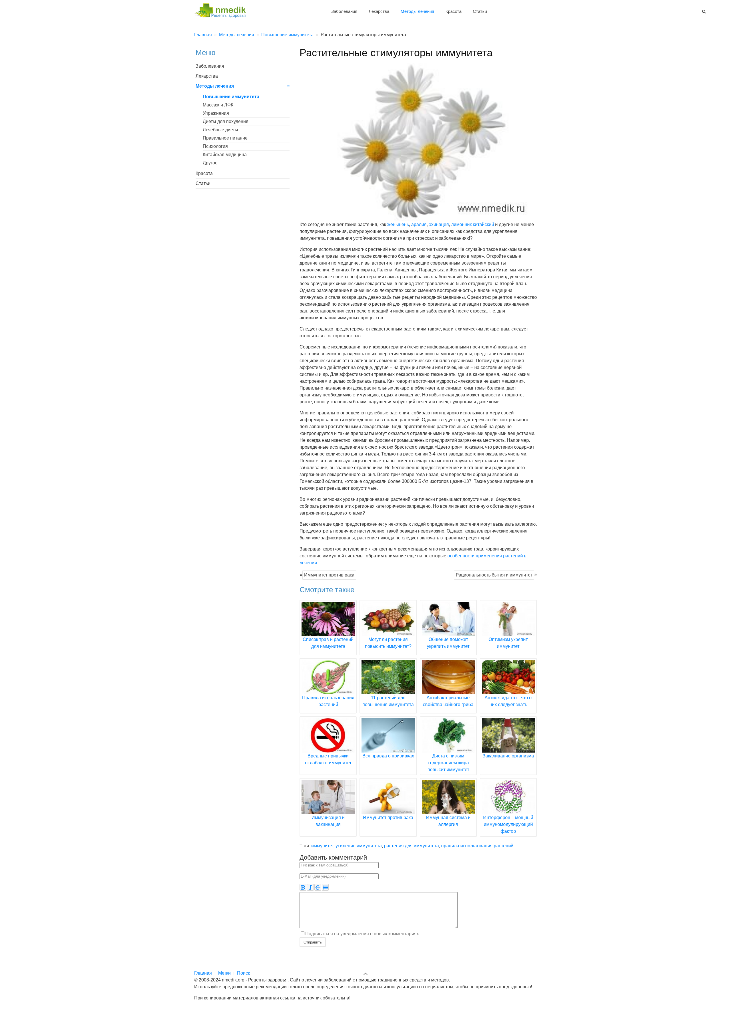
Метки (224, 973)
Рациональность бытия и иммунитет (494, 574)
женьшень (398, 224)
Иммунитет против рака (329, 574)
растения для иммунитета (411, 845)
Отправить (313, 942)
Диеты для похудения (225, 121)
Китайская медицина (225, 154)
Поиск (243, 973)
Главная (203, 973)
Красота (453, 11)
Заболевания (344, 11)
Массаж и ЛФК (218, 104)
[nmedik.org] (222, 9)
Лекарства (379, 11)
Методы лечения (417, 11)
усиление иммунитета (359, 845)
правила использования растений (477, 845)
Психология (215, 146)
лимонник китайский (472, 224)
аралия (419, 224)
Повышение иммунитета (231, 96)
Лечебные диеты (220, 129)
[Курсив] (310, 887)
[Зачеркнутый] (317, 887)
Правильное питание (225, 138)
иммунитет (322, 845)
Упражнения (216, 113)
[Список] (325, 887)
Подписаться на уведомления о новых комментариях (362, 933)
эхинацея (439, 224)
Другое (210, 162)
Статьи (480, 11)
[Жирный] (303, 887)
